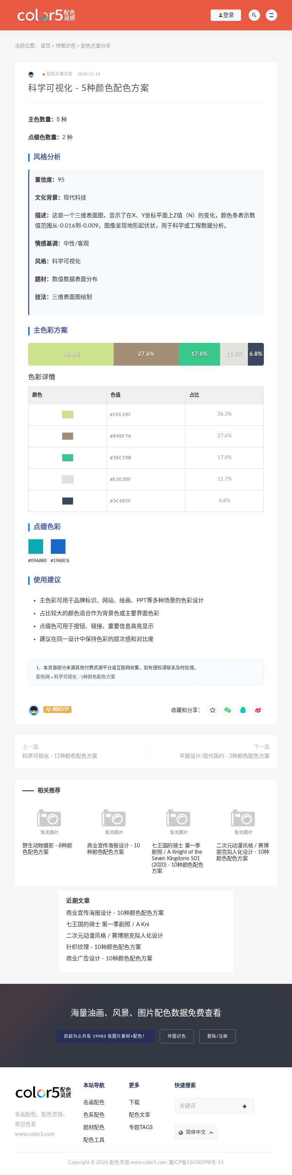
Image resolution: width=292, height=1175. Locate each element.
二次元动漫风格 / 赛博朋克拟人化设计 (114, 936)
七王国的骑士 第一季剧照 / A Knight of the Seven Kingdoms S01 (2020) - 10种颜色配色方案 (177, 858)
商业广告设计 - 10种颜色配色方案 (109, 958)
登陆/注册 (217, 1036)
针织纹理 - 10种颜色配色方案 (103, 947)
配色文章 (139, 1115)
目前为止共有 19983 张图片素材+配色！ (105, 1036)
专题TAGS (141, 1127)
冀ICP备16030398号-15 (196, 1162)
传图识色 (66, 46)
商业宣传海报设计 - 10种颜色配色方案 (115, 913)
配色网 (43, 677)
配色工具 (94, 1140)
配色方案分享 (96, 46)
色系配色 (94, 1115)
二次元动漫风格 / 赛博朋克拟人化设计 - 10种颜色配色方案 (242, 852)
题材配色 (94, 1127)
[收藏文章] (212, 710)
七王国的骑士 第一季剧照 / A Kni (107, 924)
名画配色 (94, 1102)
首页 (46, 46)
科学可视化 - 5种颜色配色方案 (84, 677)
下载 (134, 1102)
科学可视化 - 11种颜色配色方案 (59, 756)
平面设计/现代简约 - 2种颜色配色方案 (224, 756)
